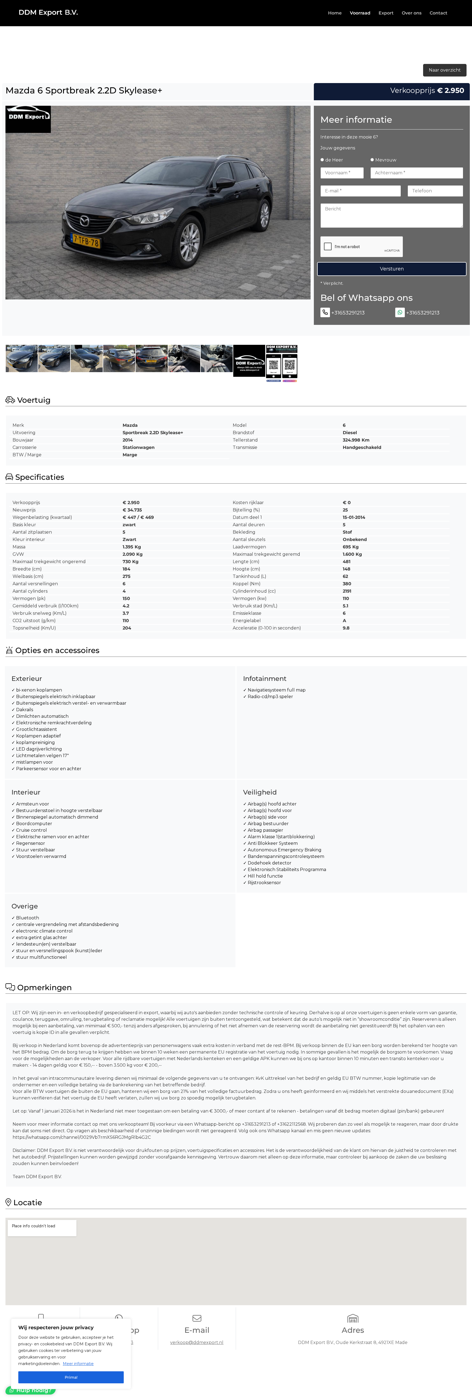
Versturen (392, 269)
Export (386, 13)
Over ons (411, 13)
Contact (438, 13)
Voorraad (360, 13)
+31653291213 (348, 312)
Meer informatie (78, 1363)
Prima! (71, 1377)
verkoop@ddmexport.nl (196, 1342)
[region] (71, 1354)
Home (335, 13)
